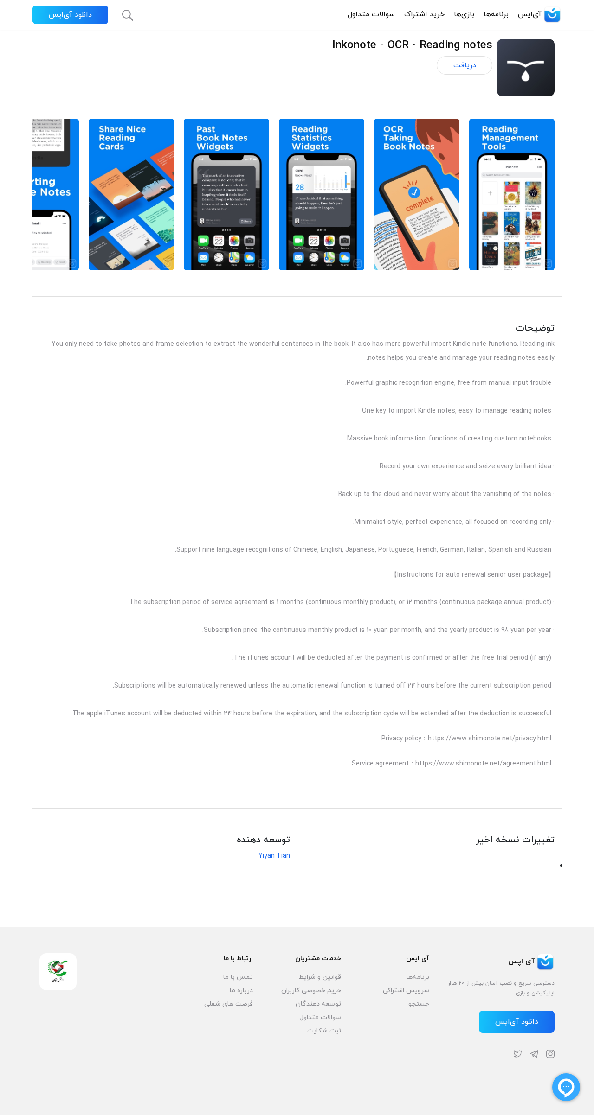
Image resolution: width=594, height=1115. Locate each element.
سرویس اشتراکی (406, 990)
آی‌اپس (530, 14)
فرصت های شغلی (228, 1004)
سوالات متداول (371, 14)
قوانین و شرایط (320, 977)
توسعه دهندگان (318, 1004)
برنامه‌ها (496, 14)
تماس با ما (238, 977)
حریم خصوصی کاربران (311, 990)
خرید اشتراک (424, 14)
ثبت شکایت (324, 1030)
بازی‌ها (464, 14)
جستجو (418, 1004)
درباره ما (241, 990)
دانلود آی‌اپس (70, 15)
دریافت (464, 65)
